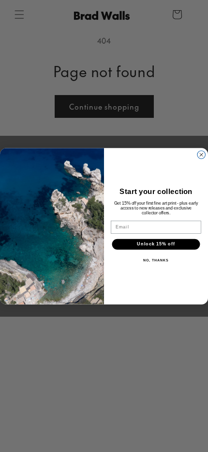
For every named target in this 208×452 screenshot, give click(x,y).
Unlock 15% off (156, 244)
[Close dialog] (201, 154)
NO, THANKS (155, 260)
